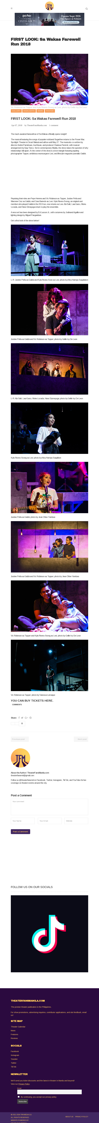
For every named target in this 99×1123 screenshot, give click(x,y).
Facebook (15, 1051)
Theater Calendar (18, 1026)
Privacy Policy (81, 1117)
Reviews (14, 1038)
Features (14, 1034)
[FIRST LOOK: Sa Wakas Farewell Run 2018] (49, 758)
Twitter (13, 1062)
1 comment (53, 125)
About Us (69, 1117)
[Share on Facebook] (19, 717)
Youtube (14, 1059)
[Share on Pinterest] (30, 717)
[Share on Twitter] (22, 717)
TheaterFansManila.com (37, 125)
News (13, 1030)
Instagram (15, 1055)
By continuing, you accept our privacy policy (38, 1097)
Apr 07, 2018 (16, 125)
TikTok (13, 1066)
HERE (48, 700)
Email (19, 1088)
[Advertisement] (55, 176)
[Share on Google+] (26, 717)
